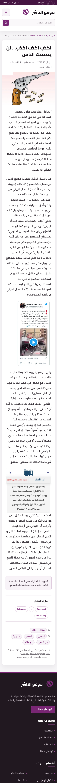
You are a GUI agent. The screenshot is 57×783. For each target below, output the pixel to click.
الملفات (48, 744)
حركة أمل (43, 642)
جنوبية (16, 636)
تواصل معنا (46, 751)
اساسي (41, 636)
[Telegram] (43, 3)
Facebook (41, 609)
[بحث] (6, 23)
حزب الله (28, 642)
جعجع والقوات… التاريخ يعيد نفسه (32, 657)
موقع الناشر (43, 12)
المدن (29, 636)
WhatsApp (41, 616)
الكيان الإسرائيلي (44, 780)
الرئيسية (50, 35)
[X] (48, 3)
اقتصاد (20, 780)
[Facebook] (53, 3)
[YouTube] (39, 3)
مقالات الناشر (36, 35)
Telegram (21, 609)
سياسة (49, 773)
